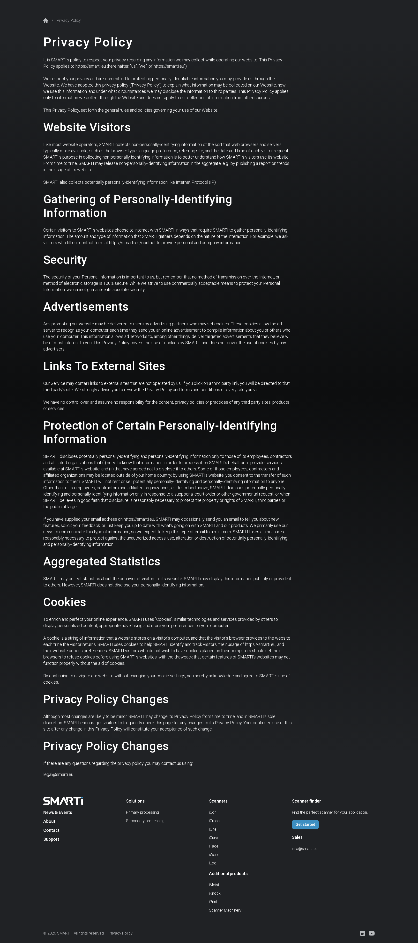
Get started (305, 824)
